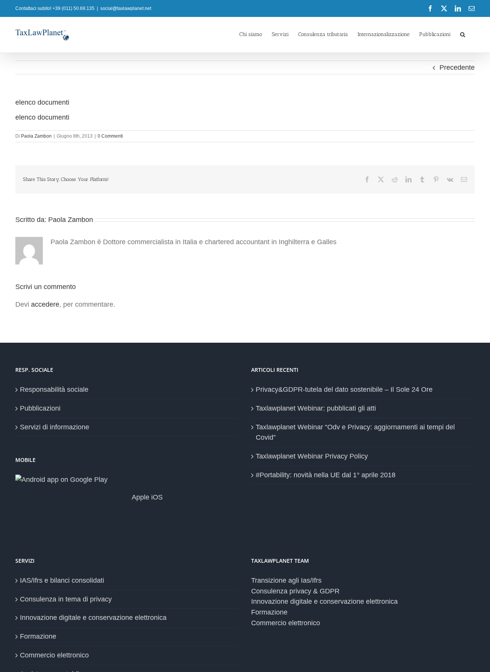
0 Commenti (110, 136)
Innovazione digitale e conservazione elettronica (93, 617)
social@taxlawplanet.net (125, 8)
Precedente (457, 67)
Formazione (38, 636)
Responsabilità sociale (54, 389)
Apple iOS (146, 497)
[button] (462, 33)
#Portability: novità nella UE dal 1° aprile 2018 (325, 475)
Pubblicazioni (40, 408)
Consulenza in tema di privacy (66, 599)
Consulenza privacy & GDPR (295, 591)
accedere (45, 304)
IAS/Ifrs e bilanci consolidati (62, 580)
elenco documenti (42, 117)
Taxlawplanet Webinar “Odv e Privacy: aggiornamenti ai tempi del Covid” (355, 432)
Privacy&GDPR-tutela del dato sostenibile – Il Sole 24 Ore (344, 389)
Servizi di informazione (54, 427)
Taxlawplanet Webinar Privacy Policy (312, 456)
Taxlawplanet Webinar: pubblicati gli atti (316, 408)
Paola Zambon (36, 136)
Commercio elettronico (54, 655)
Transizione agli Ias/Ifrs (286, 580)
